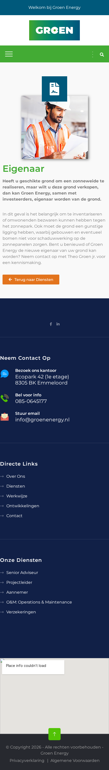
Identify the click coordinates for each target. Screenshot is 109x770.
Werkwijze (16, 496)
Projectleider (19, 582)
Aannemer (17, 592)
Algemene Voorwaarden (75, 760)
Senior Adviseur (22, 572)
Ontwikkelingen (22, 505)
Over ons (15, 476)
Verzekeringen (21, 612)
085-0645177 (31, 401)
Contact (14, 515)
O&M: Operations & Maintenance (39, 602)
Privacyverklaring (27, 760)
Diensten (15, 486)
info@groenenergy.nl (42, 420)
